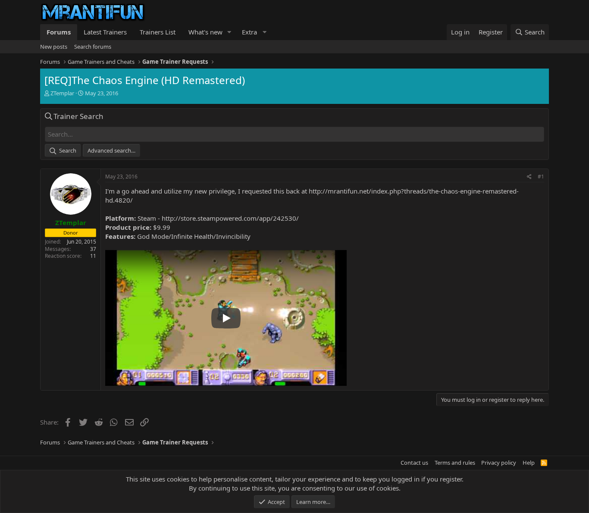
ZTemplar (62, 93)
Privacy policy (498, 462)
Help (529, 462)
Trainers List (157, 32)
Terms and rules (455, 462)
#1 (541, 176)
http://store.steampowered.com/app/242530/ (230, 218)
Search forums (92, 46)
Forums (59, 32)
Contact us (414, 462)
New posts (53, 46)
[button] (229, 32)
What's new (205, 32)
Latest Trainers (105, 32)
